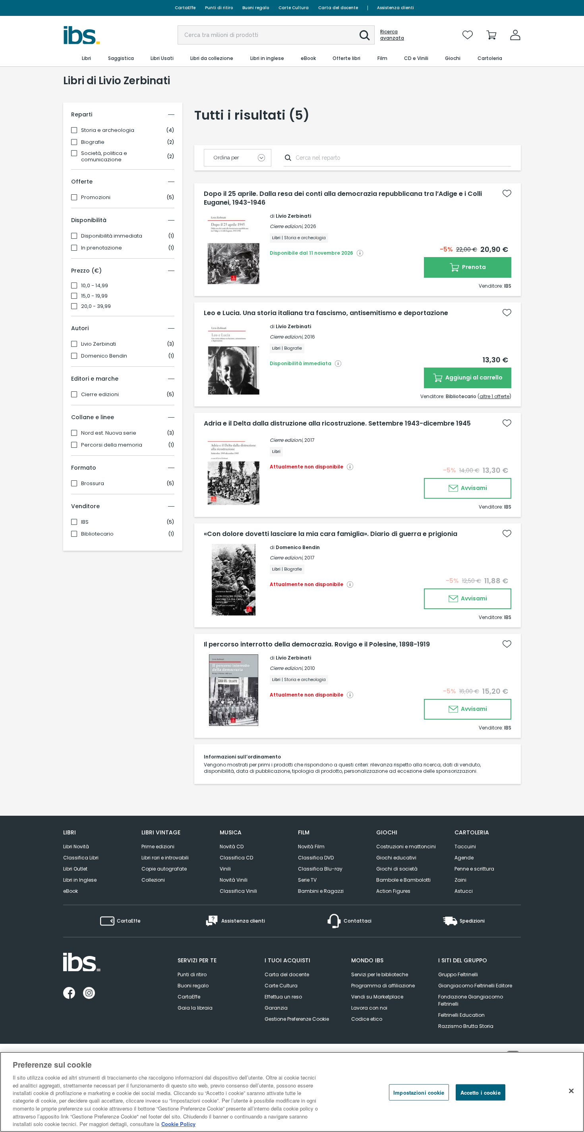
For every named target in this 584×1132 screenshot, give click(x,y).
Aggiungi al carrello (473, 377)
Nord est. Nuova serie (108, 433)
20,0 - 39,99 (96, 306)
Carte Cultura (293, 8)
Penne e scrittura (474, 868)
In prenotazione (101, 248)
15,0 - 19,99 (94, 296)
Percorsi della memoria (111, 445)
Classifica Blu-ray (320, 868)
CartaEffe (185, 8)
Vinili (225, 868)
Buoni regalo (255, 8)
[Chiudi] (571, 1091)
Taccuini (465, 846)
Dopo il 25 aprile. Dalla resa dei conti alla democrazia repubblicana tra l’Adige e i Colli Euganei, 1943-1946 (343, 198)
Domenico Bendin (104, 356)
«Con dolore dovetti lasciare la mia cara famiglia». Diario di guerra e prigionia (330, 534)
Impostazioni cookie (418, 1092)
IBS (85, 522)
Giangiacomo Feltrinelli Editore (475, 985)
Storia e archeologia (107, 130)
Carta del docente (338, 8)
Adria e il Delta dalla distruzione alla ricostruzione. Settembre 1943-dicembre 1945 (337, 423)
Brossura (92, 483)
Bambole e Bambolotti (403, 880)
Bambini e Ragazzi (321, 891)
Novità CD (232, 846)
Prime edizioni (157, 846)
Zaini (460, 880)
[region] (292, 1092)
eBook (70, 891)
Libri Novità (76, 846)
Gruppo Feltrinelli (458, 974)
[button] (365, 35)
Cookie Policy (178, 1124)
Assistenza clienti (395, 8)
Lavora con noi (369, 1007)
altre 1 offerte (494, 396)
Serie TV (307, 880)
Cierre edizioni (100, 394)
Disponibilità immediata (111, 236)
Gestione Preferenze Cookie (297, 1019)
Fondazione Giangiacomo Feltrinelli (470, 1000)
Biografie (92, 142)
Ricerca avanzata (392, 35)
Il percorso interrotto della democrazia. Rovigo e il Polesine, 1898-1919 (317, 644)
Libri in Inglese (80, 880)
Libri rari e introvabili (165, 857)
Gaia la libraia (195, 1007)
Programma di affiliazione (383, 985)
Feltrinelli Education (461, 1015)
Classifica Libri (81, 857)
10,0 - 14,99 (94, 286)
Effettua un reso (283, 996)
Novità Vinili (234, 880)
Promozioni (95, 197)
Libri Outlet (75, 868)
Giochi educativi (396, 857)
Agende (464, 857)
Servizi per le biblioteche (379, 974)
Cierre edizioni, (286, 226)
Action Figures (393, 891)
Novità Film (311, 846)
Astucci (463, 891)
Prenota (473, 267)
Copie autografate (164, 868)
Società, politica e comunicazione (104, 156)
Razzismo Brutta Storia (465, 1026)
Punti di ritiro (219, 8)
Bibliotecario (97, 534)
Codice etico (366, 1019)
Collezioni (153, 880)
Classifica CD (236, 857)
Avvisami (473, 488)
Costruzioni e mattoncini (406, 846)
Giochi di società (397, 868)
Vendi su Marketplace (377, 996)
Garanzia (276, 1007)
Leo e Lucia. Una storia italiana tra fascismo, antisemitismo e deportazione (326, 313)
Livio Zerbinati (98, 344)
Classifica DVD (316, 857)
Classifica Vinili (238, 891)
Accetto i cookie (480, 1092)
